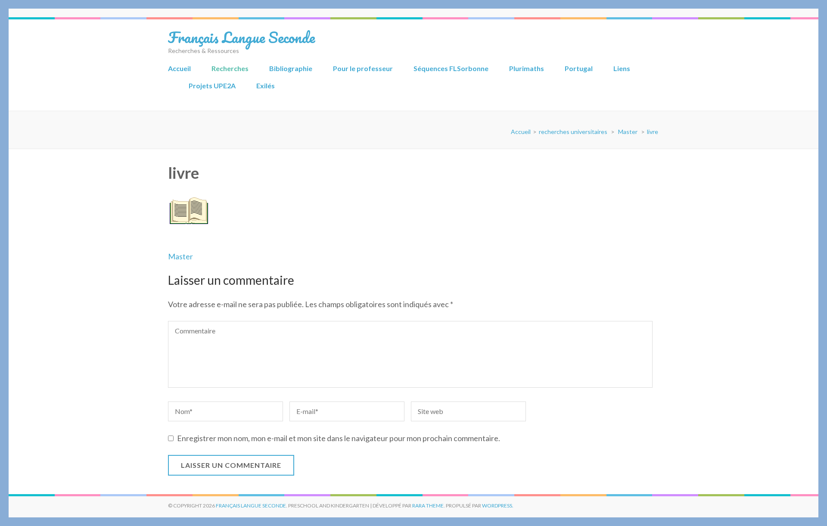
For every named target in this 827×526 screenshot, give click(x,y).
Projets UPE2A (212, 85)
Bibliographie (290, 68)
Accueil (179, 68)
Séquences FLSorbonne (451, 68)
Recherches (230, 68)
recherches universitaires (573, 131)
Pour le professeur (363, 68)
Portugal (579, 68)
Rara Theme (428, 505)
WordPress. (497, 505)
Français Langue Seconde (241, 37)
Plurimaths (526, 68)
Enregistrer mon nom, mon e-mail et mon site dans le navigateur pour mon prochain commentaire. (338, 438)
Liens (621, 68)
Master (180, 256)
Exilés (265, 85)
